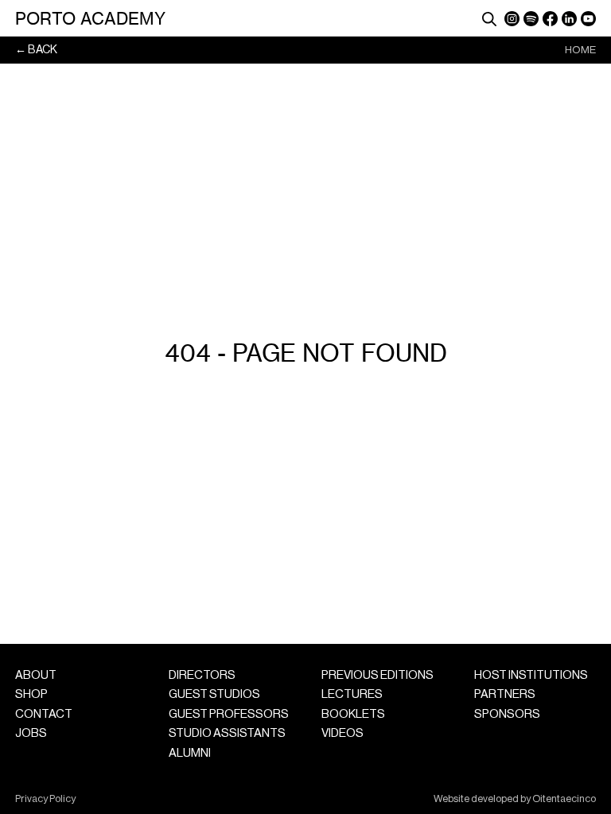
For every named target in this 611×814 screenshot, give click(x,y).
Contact (43, 714)
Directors (202, 675)
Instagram (512, 18)
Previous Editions (377, 675)
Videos (342, 733)
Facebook (550, 18)
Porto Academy (90, 18)
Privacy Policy (45, 799)
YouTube (588, 18)
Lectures (352, 694)
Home (580, 50)
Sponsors (507, 714)
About (35, 675)
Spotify (531, 18)
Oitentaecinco (564, 799)
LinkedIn (569, 18)
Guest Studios (214, 694)
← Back (36, 50)
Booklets (353, 714)
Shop (31, 694)
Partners (504, 694)
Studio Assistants (227, 733)
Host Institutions (531, 675)
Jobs (31, 733)
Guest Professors (229, 714)
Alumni (190, 753)
